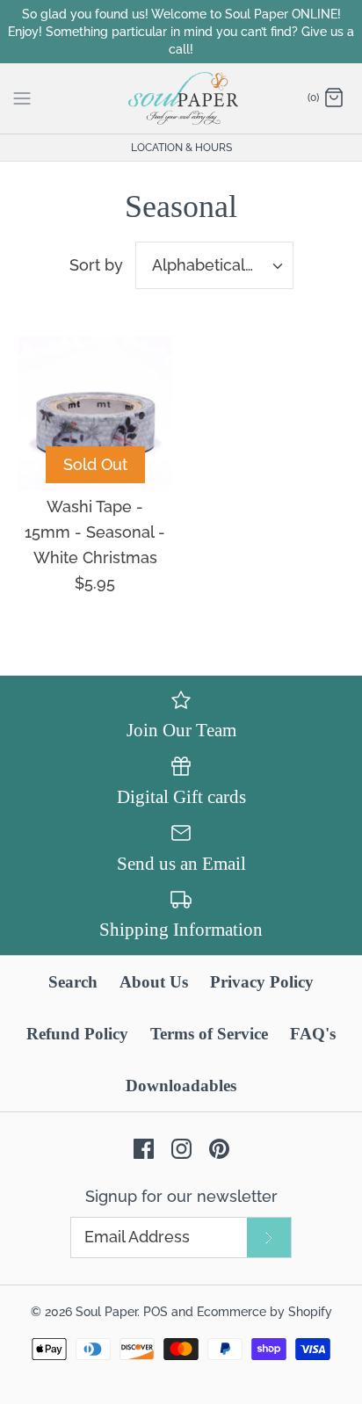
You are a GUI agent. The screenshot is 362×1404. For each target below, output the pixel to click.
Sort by (96, 265)
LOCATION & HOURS (181, 147)
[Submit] (269, 1237)
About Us (153, 982)
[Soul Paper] (181, 98)
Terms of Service (209, 1033)
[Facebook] (144, 1149)
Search (73, 982)
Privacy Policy (262, 982)
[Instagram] (181, 1149)
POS (155, 1311)
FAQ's (313, 1033)
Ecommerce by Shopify (264, 1311)
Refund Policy (77, 1033)
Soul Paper (106, 1311)
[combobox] (214, 265)
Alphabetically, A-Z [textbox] (222, 265)
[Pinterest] (219, 1149)
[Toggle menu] (22, 97)
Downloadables (181, 1085)
